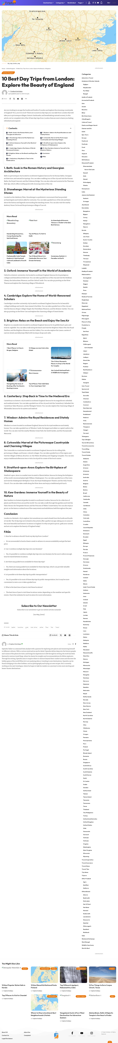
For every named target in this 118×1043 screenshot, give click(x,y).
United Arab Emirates (90, 819)
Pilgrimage (85, 315)
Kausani (85, 910)
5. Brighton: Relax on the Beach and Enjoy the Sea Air (21, 154)
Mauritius (86, 656)
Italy (84, 609)
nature (41, 627)
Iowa (84, 596)
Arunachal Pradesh (88, 100)
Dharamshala (87, 166)
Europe (84, 138)
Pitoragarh (85, 319)
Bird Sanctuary (86, 116)
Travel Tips (85, 869)
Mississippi (86, 668)
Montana (86, 678)
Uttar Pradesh (86, 878)
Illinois (85, 584)
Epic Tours (85, 135)
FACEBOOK (72, 1036)
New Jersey (86, 703)
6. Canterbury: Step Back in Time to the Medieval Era (19, 159)
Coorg (85, 217)
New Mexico (87, 706)
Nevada (85, 700)
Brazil (85, 493)
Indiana (85, 590)
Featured (85, 141)
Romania (86, 756)
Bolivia (85, 490)
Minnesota (86, 665)
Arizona (85, 468)
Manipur (84, 294)
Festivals (84, 144)
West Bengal (86, 942)
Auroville (86, 395)
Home (3, 68)
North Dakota (87, 718)
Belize (85, 487)
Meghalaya (85, 300)
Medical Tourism (87, 297)
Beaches (84, 110)
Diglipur (85, 84)
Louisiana (86, 634)
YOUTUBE (82, 1036)
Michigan (86, 662)
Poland (85, 747)
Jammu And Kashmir (88, 195)
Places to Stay (86, 322)
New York (86, 709)
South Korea (87, 775)
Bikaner (85, 341)
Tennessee (86, 803)
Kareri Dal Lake (90, 169)
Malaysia (86, 640)
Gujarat (84, 153)
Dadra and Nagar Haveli (89, 125)
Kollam (85, 243)
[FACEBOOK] (72, 1033)
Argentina (86, 465)
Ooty (84, 420)
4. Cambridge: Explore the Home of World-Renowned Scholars (21, 149)
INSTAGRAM (92, 1036)
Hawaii (85, 571)
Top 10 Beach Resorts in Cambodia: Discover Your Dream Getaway (38, 258)
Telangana (85, 436)
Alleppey (86, 233)
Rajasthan (85, 335)
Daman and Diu (87, 128)
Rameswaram (87, 424)
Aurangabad (87, 278)
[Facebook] (93, 2)
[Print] (22, 99)
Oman (85, 731)
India (83, 192)
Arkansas (86, 471)
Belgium (85, 483)
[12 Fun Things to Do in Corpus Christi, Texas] (102, 975)
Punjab (84, 328)
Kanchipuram (87, 408)
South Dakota (87, 772)
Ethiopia (86, 543)
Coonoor (86, 405)
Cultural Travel (86, 122)
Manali (85, 179)
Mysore (85, 227)
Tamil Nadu (85, 392)
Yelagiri (85, 430)
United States (87, 825)
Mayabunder (87, 87)
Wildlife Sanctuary (88, 945)
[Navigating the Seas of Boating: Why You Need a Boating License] (17, 375)
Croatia (85, 524)
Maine (85, 637)
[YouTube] (98, 2)
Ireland (85, 599)
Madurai (85, 417)
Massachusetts (88, 653)
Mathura (86, 888)
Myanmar (86, 684)
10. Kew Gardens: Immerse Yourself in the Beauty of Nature (55, 149)
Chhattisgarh (86, 119)
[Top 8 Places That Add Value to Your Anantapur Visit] (39, 375)
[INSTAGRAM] (91, 1033)
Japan (85, 612)
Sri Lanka (86, 781)
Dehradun (86, 901)
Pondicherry (86, 325)
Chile (84, 509)
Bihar (83, 113)
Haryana (84, 157)
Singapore (86, 762)
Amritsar (86, 331)
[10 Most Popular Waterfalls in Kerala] (15, 975)
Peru (84, 744)
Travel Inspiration (87, 860)
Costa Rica (86, 521)
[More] (26, 99)
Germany (86, 562)
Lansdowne (87, 917)
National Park (86, 309)
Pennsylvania (87, 740)
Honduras (86, 574)
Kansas (85, 618)
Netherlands (87, 697)
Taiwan (85, 794)
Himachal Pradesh (88, 163)
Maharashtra (86, 274)
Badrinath (86, 898)
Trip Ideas (85, 872)
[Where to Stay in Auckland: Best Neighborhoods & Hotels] (44, 1002)
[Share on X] (14, 99)
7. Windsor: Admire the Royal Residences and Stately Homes (55, 133)
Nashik (85, 287)
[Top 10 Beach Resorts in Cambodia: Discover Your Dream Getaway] (39, 248)
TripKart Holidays (16, 91)
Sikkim (84, 379)
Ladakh (84, 268)
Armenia (86, 474)
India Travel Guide (89, 587)
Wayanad (86, 265)
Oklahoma (86, 728)
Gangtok (86, 383)
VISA (83, 936)
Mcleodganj (87, 182)
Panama (85, 737)
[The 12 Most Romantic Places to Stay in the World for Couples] (61, 353)
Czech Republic (88, 527)
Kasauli (85, 173)
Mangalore (86, 224)
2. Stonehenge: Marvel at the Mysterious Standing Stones (20, 139)
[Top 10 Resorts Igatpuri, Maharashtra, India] (73, 975)
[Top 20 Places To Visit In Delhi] (39, 225)
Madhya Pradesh (87, 271)
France (85, 552)
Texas (85, 806)
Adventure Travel (87, 78)
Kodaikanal (86, 414)
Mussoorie (86, 920)
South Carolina (88, 769)
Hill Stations (86, 160)
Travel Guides (86, 455)
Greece (85, 565)
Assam (84, 106)
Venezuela (86, 831)
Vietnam (86, 837)
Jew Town (86, 237)
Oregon (85, 734)
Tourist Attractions (88, 443)
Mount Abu (86, 360)
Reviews (84, 376)
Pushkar (85, 366)
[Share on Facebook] (10, 99)
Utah (84, 828)
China (85, 512)
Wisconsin (86, 853)
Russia (85, 759)
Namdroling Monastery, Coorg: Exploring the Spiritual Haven (15, 236)
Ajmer (85, 338)
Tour (52, 627)
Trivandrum (87, 262)
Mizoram (84, 303)
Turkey (85, 816)
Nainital (85, 923)
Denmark (86, 534)
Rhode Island (87, 753)
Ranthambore (87, 370)
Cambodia (86, 499)
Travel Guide (86, 452)
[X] (95, 2)
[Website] (73, 644)
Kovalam (86, 246)
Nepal (85, 693)
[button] (86, 3)
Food (83, 147)
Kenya (85, 628)
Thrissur (86, 258)
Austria (85, 480)
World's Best (86, 948)
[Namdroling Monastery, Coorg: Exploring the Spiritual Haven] (17, 225)
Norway (85, 722)
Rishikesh (86, 932)
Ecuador (86, 537)
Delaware (86, 530)
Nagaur (85, 363)
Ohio (84, 725)
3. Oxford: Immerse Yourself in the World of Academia (21, 144)
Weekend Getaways (88, 939)
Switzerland (87, 790)
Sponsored (85, 389)
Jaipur (85, 351)
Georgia (86, 559)
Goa (83, 150)
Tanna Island (87, 797)
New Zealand (87, 712)
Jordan (85, 615)
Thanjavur (86, 427)
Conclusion (46, 153)
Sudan (85, 784)
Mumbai (85, 281)
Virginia (85, 844)
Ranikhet (86, 929)
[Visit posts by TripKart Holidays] (4, 92)
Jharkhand (85, 205)
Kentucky (86, 624)
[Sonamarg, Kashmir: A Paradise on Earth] (61, 248)
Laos (84, 631)
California (86, 496)
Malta (85, 646)
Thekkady (86, 255)
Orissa (84, 312)
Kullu (84, 176)
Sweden (85, 787)
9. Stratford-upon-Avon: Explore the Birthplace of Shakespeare (53, 144)
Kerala (84, 230)
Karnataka (85, 208)
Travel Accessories (88, 446)
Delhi (83, 131)
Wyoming (86, 856)
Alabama (86, 458)
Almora (85, 895)
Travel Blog (85, 449)
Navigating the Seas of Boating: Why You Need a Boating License (15, 386)
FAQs (44, 156)
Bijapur (85, 214)
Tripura (84, 875)
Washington (87, 847)
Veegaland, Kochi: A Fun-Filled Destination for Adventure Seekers (72, 1015)
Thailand (86, 809)
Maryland (86, 650)
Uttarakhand (86, 891)
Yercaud (85, 433)
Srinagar (86, 201)
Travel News (86, 866)
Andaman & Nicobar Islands (90, 81)
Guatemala (86, 568)
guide (26, 627)
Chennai (86, 399)
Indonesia (86, 593)
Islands (85, 603)
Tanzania (86, 800)
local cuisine (34, 627)
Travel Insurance (87, 863)
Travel (57, 627)
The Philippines (88, 812)
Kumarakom (87, 249)
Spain (85, 778)
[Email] (18, 99)
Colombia (86, 515)
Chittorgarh (87, 344)
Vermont (86, 834)
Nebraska (86, 690)
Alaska (85, 462)
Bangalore (86, 211)
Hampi (85, 220)
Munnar (85, 252)
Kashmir (85, 198)
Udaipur (85, 373)
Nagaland (85, 306)
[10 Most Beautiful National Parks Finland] (44, 975)
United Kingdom (10, 68)
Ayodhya (85, 885)
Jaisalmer (86, 354)
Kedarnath (86, 914)
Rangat (85, 94)
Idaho (85, 581)
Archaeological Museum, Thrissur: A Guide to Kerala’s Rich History (61, 222)
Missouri (85, 671)
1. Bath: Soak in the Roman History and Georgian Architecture (19, 133)
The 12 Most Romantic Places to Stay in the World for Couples (60, 363)
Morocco (86, 681)
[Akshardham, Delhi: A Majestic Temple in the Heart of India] (102, 1002)
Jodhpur (85, 357)
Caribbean (86, 505)
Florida (85, 549)
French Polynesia (88, 556)
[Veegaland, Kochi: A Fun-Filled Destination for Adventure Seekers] (73, 1002)
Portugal (86, 750)
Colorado (86, 518)
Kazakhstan (87, 621)
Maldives (86, 643)
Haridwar (86, 907)
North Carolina (88, 715)
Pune (84, 290)
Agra (84, 882)
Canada (85, 502)
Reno (47, 627)
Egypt (85, 540)
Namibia (85, 687)
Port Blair (86, 91)
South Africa (87, 765)
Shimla (85, 185)
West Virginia (87, 850)
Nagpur (85, 284)
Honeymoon (86, 189)
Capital (13, 627)
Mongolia (86, 675)
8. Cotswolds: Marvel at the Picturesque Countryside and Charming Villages (54, 139)
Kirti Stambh (89, 347)
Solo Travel (85, 386)
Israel (85, 606)
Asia (83, 103)
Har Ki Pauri (87, 904)
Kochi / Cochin (87, 240)
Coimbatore (87, 402)
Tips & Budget (86, 439)
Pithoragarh (87, 926)
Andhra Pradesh (87, 97)
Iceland (85, 577)
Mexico (85, 659)
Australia (86, 477)
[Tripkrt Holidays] (9, 3)
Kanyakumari (87, 411)
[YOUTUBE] (81, 1033)
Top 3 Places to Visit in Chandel (14, 995)
